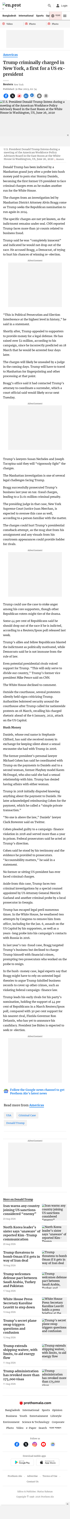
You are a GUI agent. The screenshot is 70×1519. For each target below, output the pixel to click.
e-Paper (31, 1428)
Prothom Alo (15, 1476)
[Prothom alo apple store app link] (47, 1462)
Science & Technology (35, 1422)
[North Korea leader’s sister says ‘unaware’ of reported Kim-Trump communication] (54, 1235)
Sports (40, 15)
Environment (11, 1422)
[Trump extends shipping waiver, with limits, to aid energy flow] (54, 1354)
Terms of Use (50, 1476)
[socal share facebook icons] (6, 97)
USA (8, 1115)
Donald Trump (15, 1123)
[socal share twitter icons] (13, 97)
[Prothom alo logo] (35, 1404)
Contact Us (32, 1481)
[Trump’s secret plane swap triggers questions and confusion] (54, 1329)
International (26, 15)
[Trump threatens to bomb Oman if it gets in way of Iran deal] (54, 1259)
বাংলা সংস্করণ (55, 1428)
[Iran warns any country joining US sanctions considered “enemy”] (54, 1212)
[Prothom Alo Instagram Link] (36, 1444)
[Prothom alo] (12, 5)
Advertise (32, 1476)
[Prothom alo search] (49, 6)
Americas (10, 55)
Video (20, 1428)
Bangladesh (9, 15)
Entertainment (39, 1416)
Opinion (57, 1410)
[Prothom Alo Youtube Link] (45, 1444)
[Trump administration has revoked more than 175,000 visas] (54, 1377)
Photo (10, 1428)
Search (43, 1428)
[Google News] (53, 1444)
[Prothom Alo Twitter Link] (27, 1444)
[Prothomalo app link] (22, 1462)
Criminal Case (27, 1115)
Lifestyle (56, 1416)
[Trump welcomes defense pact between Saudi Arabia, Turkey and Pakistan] (54, 1282)
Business (11, 1416)
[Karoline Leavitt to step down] (54, 1305)
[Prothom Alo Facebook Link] (18, 1444)
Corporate (58, 1422)
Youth (23, 1416)
